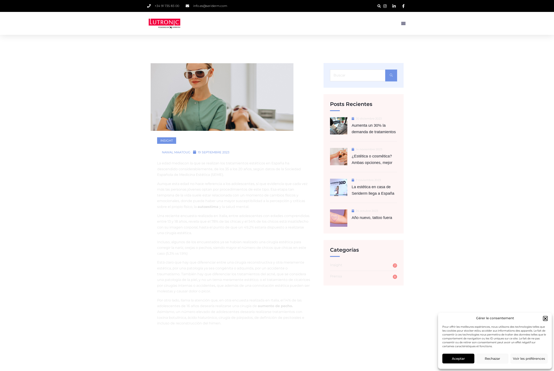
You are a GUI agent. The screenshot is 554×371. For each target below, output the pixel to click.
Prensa (336, 276)
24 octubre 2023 (367, 210)
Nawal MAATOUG (175, 152)
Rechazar (492, 358)
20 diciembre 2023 (369, 118)
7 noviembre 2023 (368, 180)
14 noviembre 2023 (369, 149)
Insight (166, 141)
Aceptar (458, 358)
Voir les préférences (529, 358)
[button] (545, 318)
